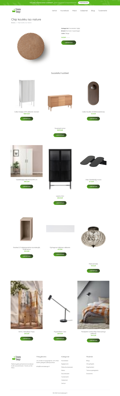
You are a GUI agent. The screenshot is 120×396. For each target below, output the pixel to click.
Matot (74, 11)
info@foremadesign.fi (43, 366)
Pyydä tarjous (84, 2)
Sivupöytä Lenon (60, 128)
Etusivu (13, 22)
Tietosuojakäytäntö (92, 370)
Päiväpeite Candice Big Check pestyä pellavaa (93, 332)
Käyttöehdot (90, 367)
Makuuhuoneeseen (67, 367)
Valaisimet (84, 11)
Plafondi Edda (93, 264)
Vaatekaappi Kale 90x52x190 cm (26, 180)
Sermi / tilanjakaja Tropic (27, 332)
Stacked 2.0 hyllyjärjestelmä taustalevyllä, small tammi (26, 248)
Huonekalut (64, 11)
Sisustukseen (65, 373)
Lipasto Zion (60, 196)
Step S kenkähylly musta (93, 180)
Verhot (54, 11)
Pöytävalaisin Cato (60, 332)
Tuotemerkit (102, 11)
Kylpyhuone (64, 364)
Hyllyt (78, 28)
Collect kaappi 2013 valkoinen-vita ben (26, 112)
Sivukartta (89, 373)
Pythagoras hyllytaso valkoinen (60, 247)
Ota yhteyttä (90, 364)
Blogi (93, 11)
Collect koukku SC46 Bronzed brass (93, 112)
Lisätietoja (68, 42)
